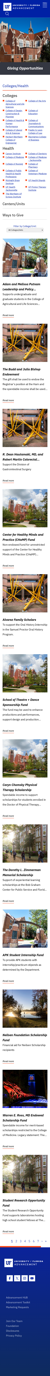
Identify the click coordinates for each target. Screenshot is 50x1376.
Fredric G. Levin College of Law (35, 131)
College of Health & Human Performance (15, 123)
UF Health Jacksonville (11, 188)
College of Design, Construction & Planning (14, 113)
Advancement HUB (17, 1297)
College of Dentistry (37, 153)
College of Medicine (15, 157)
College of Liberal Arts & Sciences (14, 131)
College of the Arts (37, 101)
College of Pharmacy (33, 165)
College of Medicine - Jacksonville (37, 159)
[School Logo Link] (16, 7)
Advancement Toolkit (18, 1302)
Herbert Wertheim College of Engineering (14, 140)
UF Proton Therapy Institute (37, 188)
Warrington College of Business (37, 138)
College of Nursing (14, 164)
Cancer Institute (13, 153)
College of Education (33, 112)
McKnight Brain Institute (13, 182)
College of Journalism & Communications (36, 123)
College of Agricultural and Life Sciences (15, 104)
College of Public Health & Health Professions (14, 173)
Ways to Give (13, 215)
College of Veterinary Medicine (37, 172)
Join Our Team (14, 1321)
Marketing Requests (17, 1307)
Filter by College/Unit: (25, 226)
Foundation (12, 1326)
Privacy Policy (14, 1335)
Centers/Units (14, 203)
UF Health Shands (36, 180)
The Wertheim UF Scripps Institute (14, 195)
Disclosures (12, 1330)
